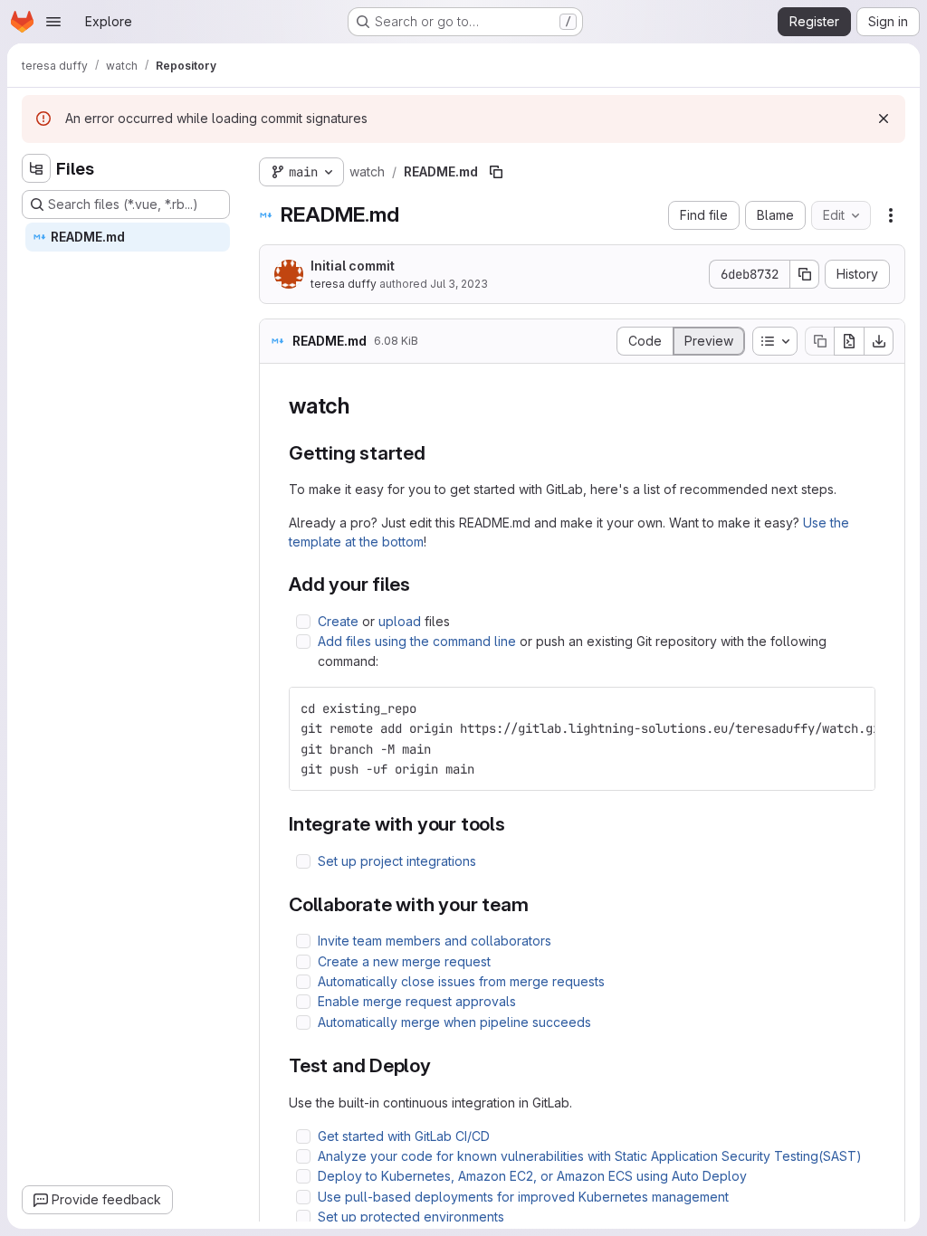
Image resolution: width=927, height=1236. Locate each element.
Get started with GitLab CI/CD (404, 1136)
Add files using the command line (417, 641)
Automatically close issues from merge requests (461, 981)
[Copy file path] (496, 171)
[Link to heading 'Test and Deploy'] (441, 1065)
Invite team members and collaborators (434, 940)
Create (338, 621)
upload (399, 621)
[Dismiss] (883, 118)
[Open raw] (849, 341)
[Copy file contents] (819, 341)
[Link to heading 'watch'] (361, 406)
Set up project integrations (397, 861)
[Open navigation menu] (53, 21)
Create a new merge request (404, 961)
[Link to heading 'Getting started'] (435, 453)
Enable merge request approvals (417, 1001)
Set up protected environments (411, 1216)
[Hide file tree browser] (36, 168)
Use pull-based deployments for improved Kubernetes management (523, 1196)
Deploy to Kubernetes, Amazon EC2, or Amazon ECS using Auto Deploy (532, 1176)
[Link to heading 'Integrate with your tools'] (515, 824)
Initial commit (353, 265)
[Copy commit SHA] (804, 274)
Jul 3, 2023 (459, 283)
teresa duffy (344, 283)
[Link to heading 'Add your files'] (420, 584)
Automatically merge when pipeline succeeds (454, 1022)
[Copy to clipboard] (853, 708)
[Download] (879, 341)
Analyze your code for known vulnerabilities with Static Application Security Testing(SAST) (590, 1156)
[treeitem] (127, 237)
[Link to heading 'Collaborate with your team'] (539, 904)
